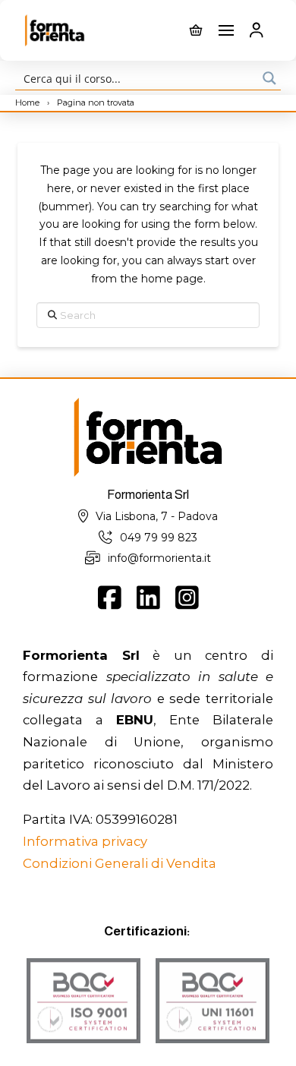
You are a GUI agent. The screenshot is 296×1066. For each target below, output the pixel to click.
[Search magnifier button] (269, 78)
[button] (196, 30)
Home (28, 102)
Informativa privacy (85, 841)
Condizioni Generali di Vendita (119, 863)
